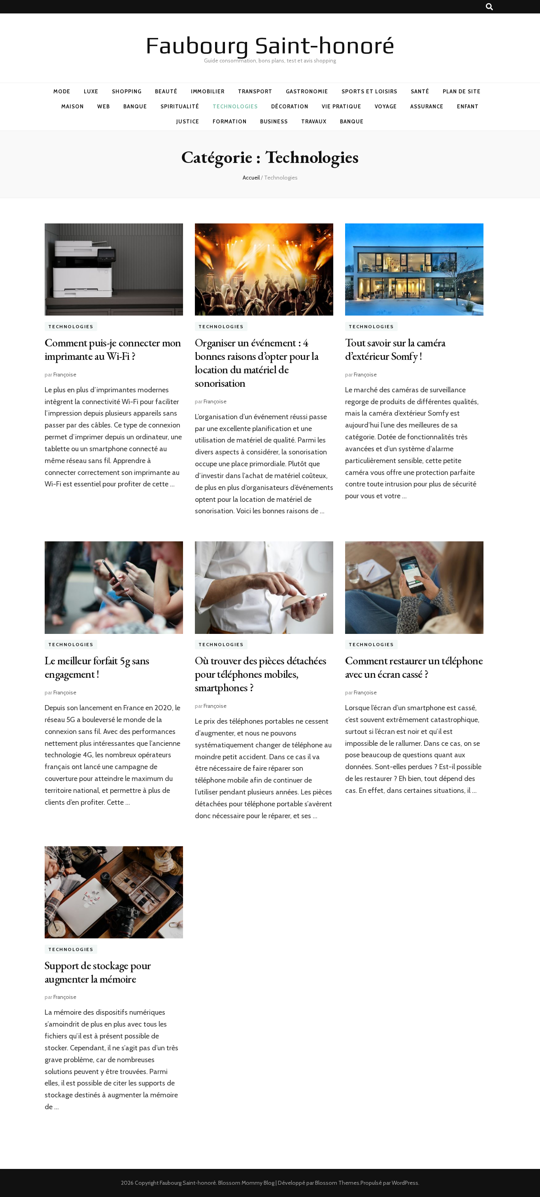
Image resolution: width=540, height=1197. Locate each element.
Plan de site (462, 91)
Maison (72, 106)
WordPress (405, 1182)
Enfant (468, 106)
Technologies (235, 106)
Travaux (314, 121)
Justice (187, 121)
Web (103, 106)
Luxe (91, 91)
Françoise (64, 374)
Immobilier (208, 91)
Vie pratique (341, 106)
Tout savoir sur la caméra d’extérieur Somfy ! (395, 349)
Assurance (427, 106)
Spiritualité (180, 106)
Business (274, 121)
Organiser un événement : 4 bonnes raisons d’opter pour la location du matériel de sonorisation (256, 362)
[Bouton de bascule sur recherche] (489, 7)
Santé (420, 91)
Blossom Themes (337, 1182)
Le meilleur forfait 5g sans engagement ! (97, 667)
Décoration (289, 106)
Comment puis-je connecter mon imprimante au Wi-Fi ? (113, 349)
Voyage (386, 106)
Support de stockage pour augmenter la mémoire (98, 972)
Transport (255, 91)
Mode (61, 91)
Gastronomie (307, 91)
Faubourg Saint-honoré (270, 45)
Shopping (127, 91)
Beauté (166, 91)
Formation (230, 121)
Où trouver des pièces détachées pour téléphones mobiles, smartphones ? (260, 673)
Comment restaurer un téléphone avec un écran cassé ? (414, 667)
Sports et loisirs (370, 91)
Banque (135, 106)
